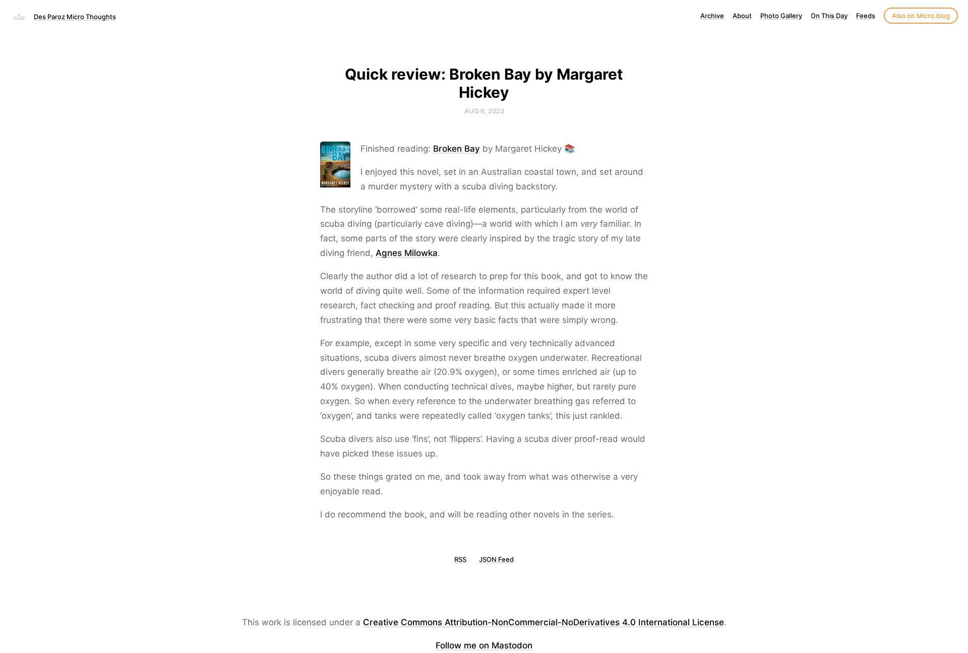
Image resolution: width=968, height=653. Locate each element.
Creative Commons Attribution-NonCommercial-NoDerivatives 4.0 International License (543, 622)
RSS (460, 559)
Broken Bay (456, 149)
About (742, 16)
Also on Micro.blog (921, 16)
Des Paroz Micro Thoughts (75, 17)
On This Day (829, 16)
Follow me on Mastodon (484, 645)
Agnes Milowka (407, 253)
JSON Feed (496, 559)
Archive (712, 16)
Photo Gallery (781, 16)
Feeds (865, 16)
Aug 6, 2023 (484, 111)
